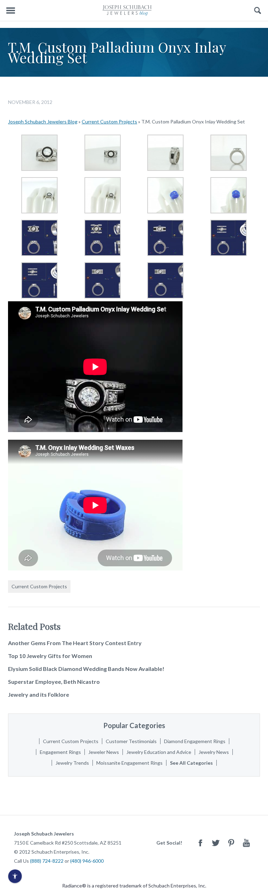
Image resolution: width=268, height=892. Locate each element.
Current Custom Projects (109, 121)
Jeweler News (103, 752)
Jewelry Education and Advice (158, 752)
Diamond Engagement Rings (194, 741)
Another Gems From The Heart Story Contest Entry (75, 643)
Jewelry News (214, 752)
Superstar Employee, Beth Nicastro (54, 681)
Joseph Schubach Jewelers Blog (42, 121)
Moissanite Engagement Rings (129, 763)
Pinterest (231, 843)
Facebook (200, 843)
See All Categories (191, 763)
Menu (10, 11)
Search (257, 11)
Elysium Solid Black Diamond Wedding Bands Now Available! (86, 668)
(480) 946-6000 (87, 861)
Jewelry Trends (72, 763)
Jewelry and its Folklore (38, 694)
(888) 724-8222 (47, 861)
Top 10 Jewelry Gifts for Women (50, 655)
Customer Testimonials (131, 741)
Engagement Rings (60, 752)
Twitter (215, 843)
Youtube (246, 843)
